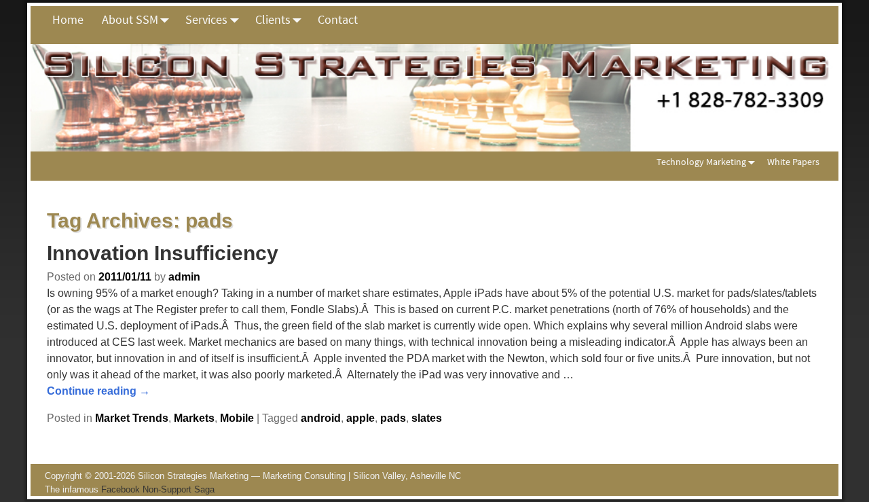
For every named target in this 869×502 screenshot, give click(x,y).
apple (360, 418)
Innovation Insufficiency (162, 253)
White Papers (793, 162)
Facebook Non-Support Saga (158, 489)
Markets (194, 418)
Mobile (237, 418)
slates (426, 418)
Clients (273, 19)
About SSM (130, 19)
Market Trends (131, 418)
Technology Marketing (701, 162)
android (321, 418)
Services (206, 19)
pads (393, 418)
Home (68, 19)
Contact (338, 19)
